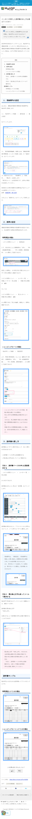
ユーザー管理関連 (18, 27)
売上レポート (19, 783)
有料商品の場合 (10, 69)
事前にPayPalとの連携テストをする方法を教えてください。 (24, 794)
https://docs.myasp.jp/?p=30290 (18, 779)
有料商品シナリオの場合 (12, 88)
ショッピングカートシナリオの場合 (15, 91)
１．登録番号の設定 (9, 64)
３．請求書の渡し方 (9, 74)
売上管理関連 (9, 27)
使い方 (3, 27)
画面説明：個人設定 (11, 192)
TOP (10, 801)
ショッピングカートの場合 (13, 71)
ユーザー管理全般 (10, 783)
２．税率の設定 (8, 66)
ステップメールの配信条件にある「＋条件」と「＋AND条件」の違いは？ (9, 794)
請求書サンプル (8, 86)
